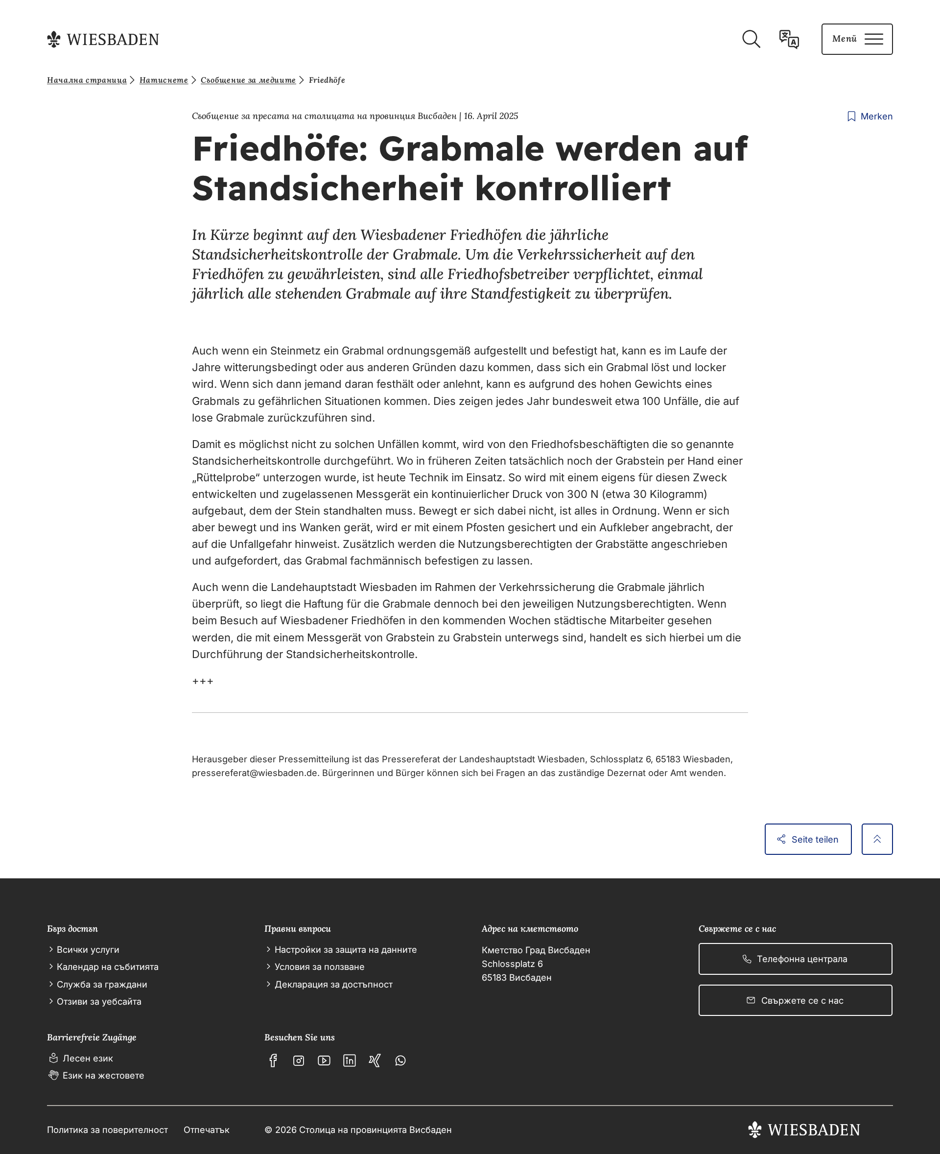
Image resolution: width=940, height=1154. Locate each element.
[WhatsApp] (400, 1060)
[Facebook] (273, 1060)
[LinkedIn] (349, 1060)
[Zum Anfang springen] (877, 839)
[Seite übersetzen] (789, 39)
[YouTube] (324, 1060)
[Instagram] (298, 1060)
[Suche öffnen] (751, 39)
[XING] (375, 1060)
